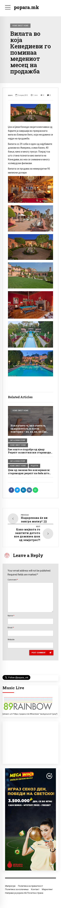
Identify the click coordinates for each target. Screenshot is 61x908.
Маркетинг (47, 889)
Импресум (10, 886)
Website (11, 639)
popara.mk (26, 7)
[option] (30, 113)
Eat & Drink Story (17, 440)
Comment (13, 579)
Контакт (35, 889)
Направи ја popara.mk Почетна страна (24, 893)
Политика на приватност (30, 886)
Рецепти (34, 466)
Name (11, 615)
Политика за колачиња (16, 889)
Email (11, 627)
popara (10, 95)
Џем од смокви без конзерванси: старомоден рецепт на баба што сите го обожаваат (29, 473)
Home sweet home (20, 25)
